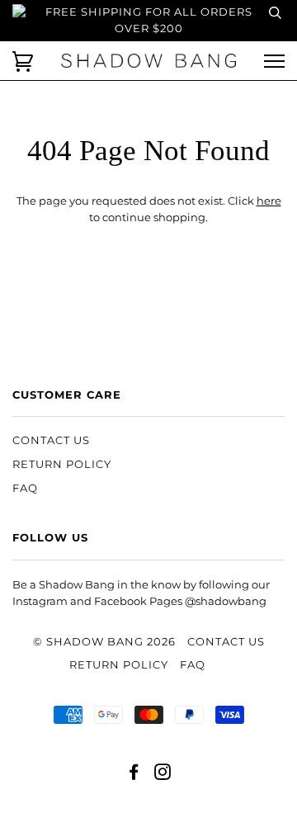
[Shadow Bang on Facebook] (134, 774)
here (269, 201)
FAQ (25, 488)
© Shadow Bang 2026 (104, 642)
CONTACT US (51, 440)
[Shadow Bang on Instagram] (163, 774)
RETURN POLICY (61, 464)
